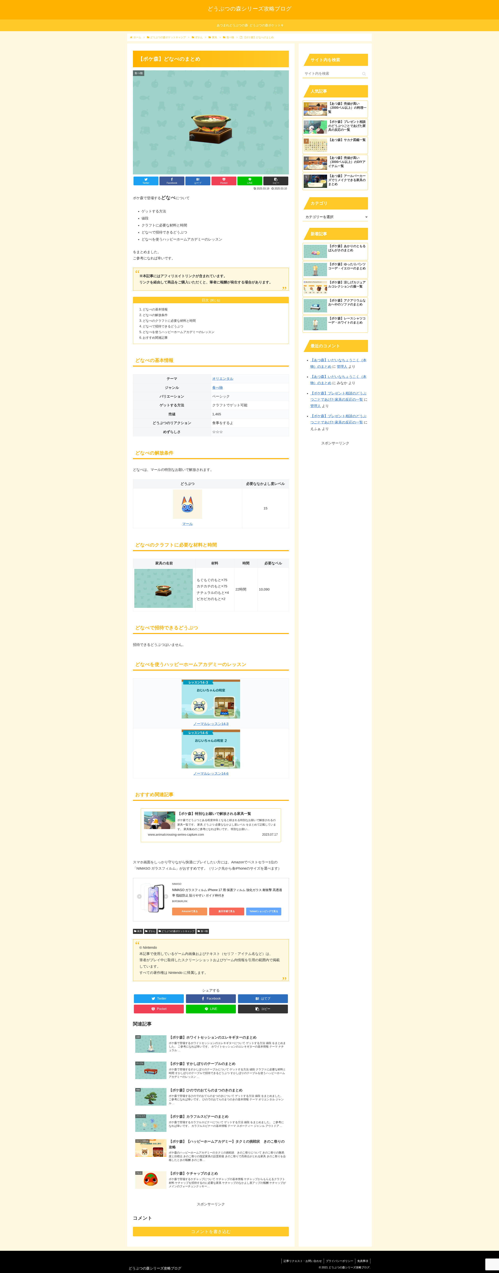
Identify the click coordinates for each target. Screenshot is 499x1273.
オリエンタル (222, 379)
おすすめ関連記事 (155, 337)
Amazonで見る (190, 911)
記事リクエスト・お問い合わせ (303, 1260)
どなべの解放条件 (155, 315)
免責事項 (362, 1260)
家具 (139, 931)
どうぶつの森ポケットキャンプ (178, 931)
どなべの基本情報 (155, 309)
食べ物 (217, 388)
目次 (205, 300)
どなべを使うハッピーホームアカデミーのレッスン (178, 332)
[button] (364, 74)
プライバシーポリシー (339, 1260)
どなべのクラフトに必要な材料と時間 (169, 320)
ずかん (151, 931)
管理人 (342, 367)
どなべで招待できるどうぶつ (163, 326)
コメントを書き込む (211, 1231)
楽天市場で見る (227, 911)
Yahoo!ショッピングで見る (264, 911)
